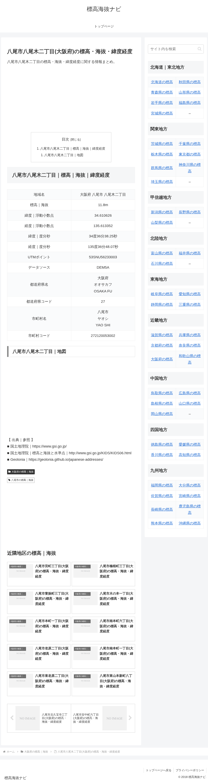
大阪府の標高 (162, 359)
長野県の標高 (190, 212)
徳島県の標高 (162, 444)
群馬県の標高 (162, 168)
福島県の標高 (190, 103)
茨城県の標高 (162, 144)
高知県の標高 (190, 455)
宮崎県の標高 (190, 496)
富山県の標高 (162, 253)
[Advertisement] (71, 98)
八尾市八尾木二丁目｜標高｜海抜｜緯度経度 (72, 148)
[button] (199, 49)
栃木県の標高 (162, 154)
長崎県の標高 (162, 509)
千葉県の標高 (190, 144)
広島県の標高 (190, 393)
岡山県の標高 (162, 414)
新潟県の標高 (162, 212)
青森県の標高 (162, 92)
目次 (65, 139)
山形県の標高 (190, 92)
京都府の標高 (162, 345)
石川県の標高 (162, 264)
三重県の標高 (190, 305)
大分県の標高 (190, 485)
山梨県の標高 (162, 223)
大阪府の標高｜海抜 (23, 471)
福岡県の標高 (162, 485)
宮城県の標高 (162, 113)
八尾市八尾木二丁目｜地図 (63, 155)
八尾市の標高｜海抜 (22, 480)
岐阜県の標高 (162, 294)
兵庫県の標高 (190, 335)
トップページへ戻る (158, 770)
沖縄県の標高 (190, 523)
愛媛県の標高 (190, 444)
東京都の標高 (190, 154)
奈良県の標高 (190, 345)
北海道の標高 (162, 82)
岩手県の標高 (162, 103)
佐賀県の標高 (162, 496)
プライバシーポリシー (190, 770)
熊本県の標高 (162, 523)
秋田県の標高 (190, 82)
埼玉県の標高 (162, 182)
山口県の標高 (190, 403)
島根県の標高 (162, 403)
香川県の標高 (162, 455)
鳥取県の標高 (162, 393)
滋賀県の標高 (162, 335)
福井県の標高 (190, 253)
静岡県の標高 (162, 305)
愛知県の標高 (190, 294)
